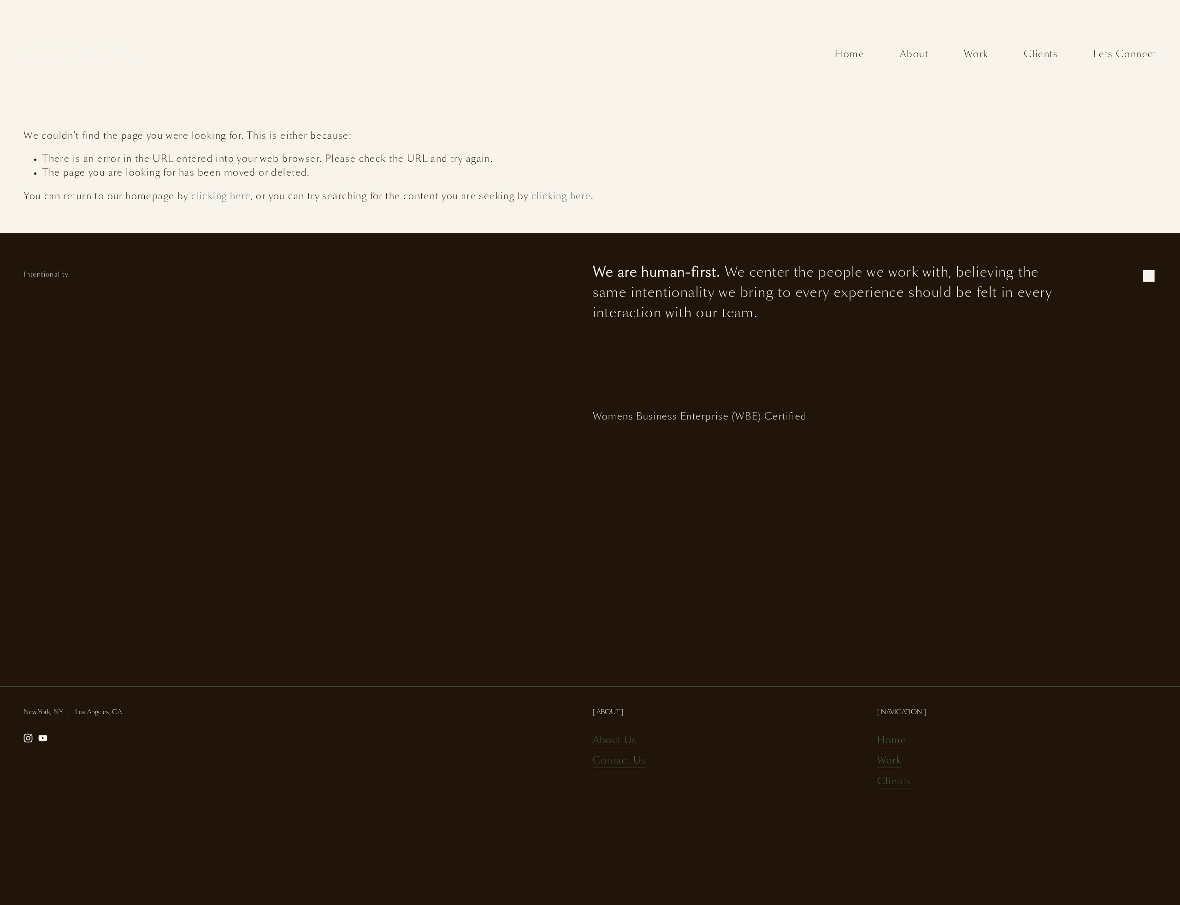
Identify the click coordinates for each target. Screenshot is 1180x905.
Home (849, 54)
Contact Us (619, 760)
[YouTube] (42, 738)
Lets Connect (1124, 54)
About (914, 54)
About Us (615, 740)
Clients (1041, 54)
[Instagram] (28, 738)
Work (976, 54)
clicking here (221, 196)
